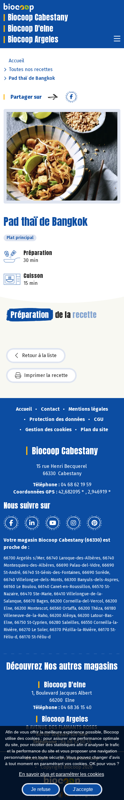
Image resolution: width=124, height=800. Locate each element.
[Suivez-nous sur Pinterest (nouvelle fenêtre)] (94, 523)
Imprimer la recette (46, 375)
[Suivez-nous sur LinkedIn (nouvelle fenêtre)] (31, 523)
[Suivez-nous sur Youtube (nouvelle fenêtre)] (52, 523)
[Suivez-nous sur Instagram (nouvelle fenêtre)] (73, 523)
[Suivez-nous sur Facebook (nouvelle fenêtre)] (11, 523)
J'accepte (83, 789)
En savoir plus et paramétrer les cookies (61, 774)
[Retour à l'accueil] (28, 7)
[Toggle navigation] (117, 40)
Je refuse (41, 789)
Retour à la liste (39, 355)
